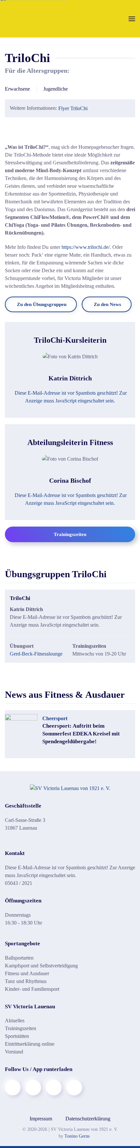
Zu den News (107, 304)
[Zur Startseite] (70, 788)
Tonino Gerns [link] (77, 1136)
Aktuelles (14, 1020)
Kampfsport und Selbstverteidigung (41, 965)
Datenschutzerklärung (87, 1118)
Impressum (41, 1118)
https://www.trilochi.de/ (86, 247)
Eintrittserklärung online (29, 1044)
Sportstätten (17, 1036)
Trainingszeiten (70, 534)
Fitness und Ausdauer (27, 973)
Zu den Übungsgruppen (41, 304)
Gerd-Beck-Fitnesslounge (36, 654)
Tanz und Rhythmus (26, 981)
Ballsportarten (19, 958)
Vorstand (14, 1051)
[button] (132, 18)
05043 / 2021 (18, 883)
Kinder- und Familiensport (32, 989)
